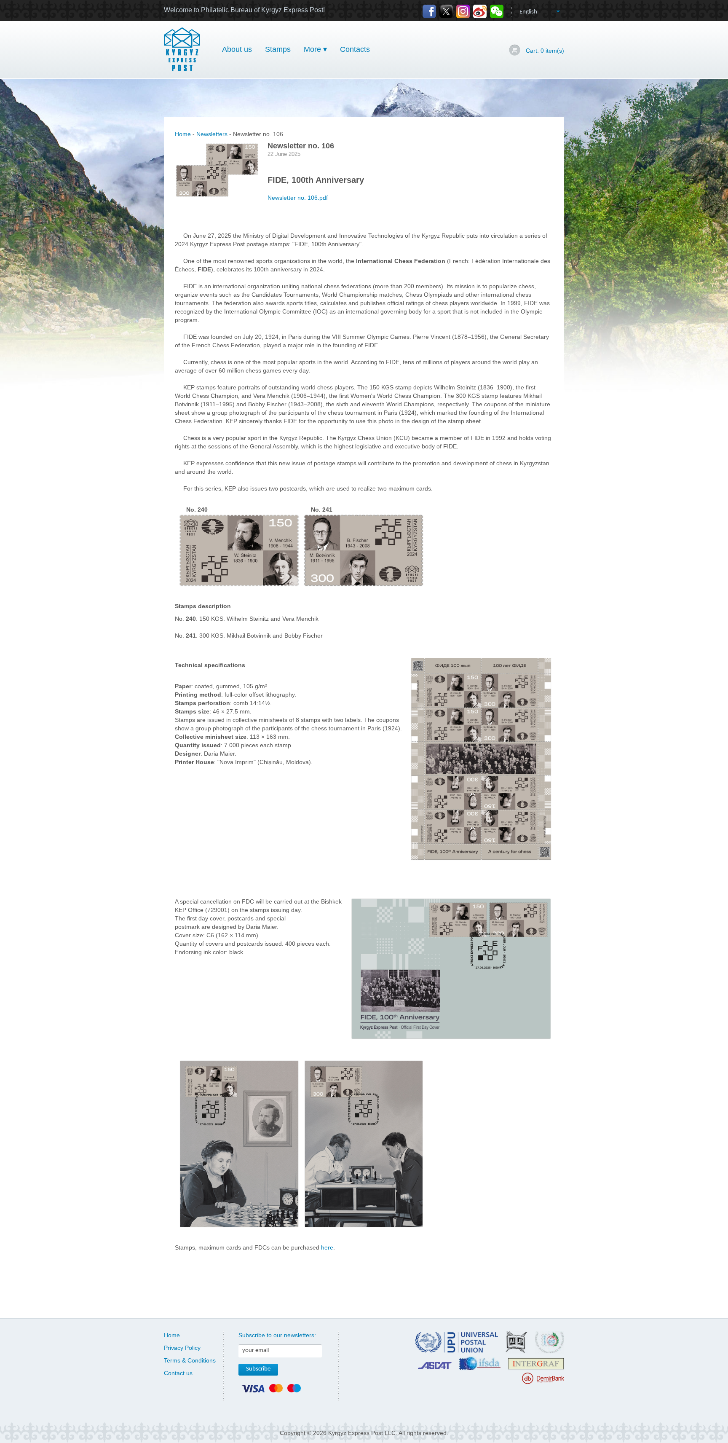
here (327, 1247)
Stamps (278, 49)
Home (183, 134)
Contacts (355, 49)
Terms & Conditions (190, 1360)
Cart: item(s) (545, 50)
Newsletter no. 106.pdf (298, 197)
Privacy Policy (182, 1347)
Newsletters (212, 134)
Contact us (178, 1373)
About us (237, 49)
